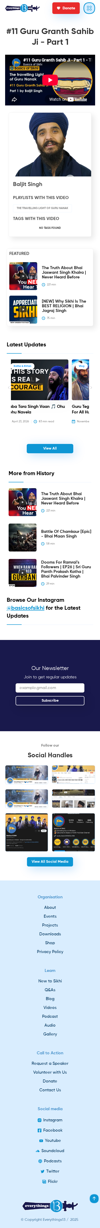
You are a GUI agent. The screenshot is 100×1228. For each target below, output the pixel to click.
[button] (9, 394)
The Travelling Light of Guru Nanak (42, 208)
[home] (22, 8)
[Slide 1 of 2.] (26, 774)
